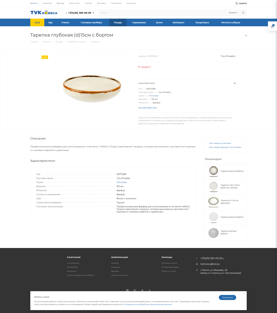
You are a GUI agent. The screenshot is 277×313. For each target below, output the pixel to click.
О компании (73, 263)
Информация (119, 257)
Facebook (127, 290)
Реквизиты (72, 267)
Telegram (142, 290)
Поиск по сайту (168, 271)
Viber (149, 290)
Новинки (115, 267)
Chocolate (153, 95)
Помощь (166, 257)
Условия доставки (170, 267)
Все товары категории (220, 143)
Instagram (135, 290)
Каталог (115, 263)
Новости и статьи (119, 275)
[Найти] (243, 13)
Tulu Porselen (228, 56)
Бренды (115, 271)
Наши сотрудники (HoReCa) (80, 275)
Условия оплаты (169, 263)
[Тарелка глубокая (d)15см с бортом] (92, 86)
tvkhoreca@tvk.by (210, 264)
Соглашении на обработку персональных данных (147, 304)
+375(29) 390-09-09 (79, 13)
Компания (74, 257)
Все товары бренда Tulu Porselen (225, 147)
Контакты (71, 271)
